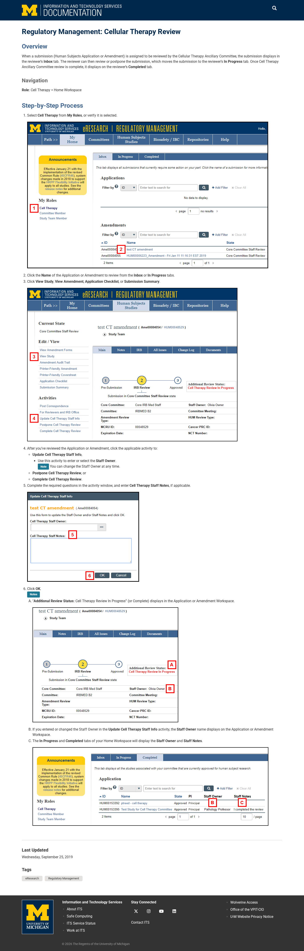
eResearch (32, 878)
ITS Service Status (81, 923)
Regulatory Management (63, 878)
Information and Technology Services (92, 902)
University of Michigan (37, 917)
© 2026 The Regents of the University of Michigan (96, 944)
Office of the (247, 909)
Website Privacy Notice (251, 917)
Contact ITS (140, 922)
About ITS (74, 909)
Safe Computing (79, 916)
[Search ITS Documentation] (274, 8)
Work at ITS (76, 930)
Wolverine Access (244, 902)
